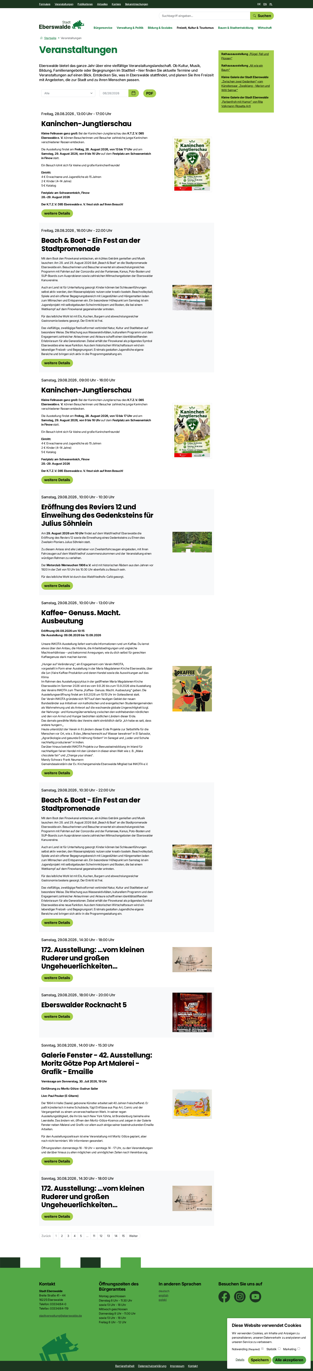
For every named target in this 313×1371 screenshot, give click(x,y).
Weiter (133, 1236)
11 (94, 1236)
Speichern (260, 1360)
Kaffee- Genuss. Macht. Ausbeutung (80, 617)
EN (264, 4)
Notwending (246, 1349)
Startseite (50, 38)
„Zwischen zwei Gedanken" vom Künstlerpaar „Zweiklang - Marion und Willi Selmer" (245, 86)
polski (163, 1300)
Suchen (264, 16)
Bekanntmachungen (136, 4)
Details (240, 1359)
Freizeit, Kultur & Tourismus (195, 27)
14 (115, 1236)
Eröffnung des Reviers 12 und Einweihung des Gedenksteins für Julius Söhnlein (97, 515)
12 (101, 1236)
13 (108, 1236)
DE (258, 4)
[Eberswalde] (61, 24)
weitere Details (57, 213)
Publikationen (85, 4)
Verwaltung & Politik (130, 27)
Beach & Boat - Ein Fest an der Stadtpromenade (90, 245)
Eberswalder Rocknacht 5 (84, 1005)
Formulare (44, 4)
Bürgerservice (103, 27)
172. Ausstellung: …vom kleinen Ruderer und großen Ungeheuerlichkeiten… (92, 958)
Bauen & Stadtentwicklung (235, 27)
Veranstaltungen (64, 4)
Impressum (177, 1366)
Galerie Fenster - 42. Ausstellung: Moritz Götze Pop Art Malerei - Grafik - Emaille (96, 1063)
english (163, 1295)
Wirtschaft (265, 27)
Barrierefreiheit (124, 1366)
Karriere (116, 4)
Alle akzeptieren (289, 1360)
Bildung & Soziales (160, 27)
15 (123, 1236)
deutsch (164, 1291)
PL (271, 4)
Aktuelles (102, 4)
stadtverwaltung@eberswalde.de (60, 1315)
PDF (149, 93)
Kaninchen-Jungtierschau (86, 123)
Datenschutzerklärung (152, 1366)
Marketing (289, 1349)
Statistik (271, 1349)
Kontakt (193, 1366)
